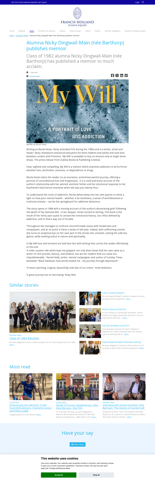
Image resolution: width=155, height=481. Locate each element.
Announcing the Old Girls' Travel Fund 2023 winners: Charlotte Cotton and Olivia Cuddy (30, 408)
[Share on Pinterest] (126, 76)
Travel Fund (14, 402)
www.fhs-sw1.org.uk (38, 2)
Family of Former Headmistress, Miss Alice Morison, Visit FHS (77, 407)
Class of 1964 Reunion (24, 338)
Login (137, 2)
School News (61, 402)
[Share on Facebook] (112, 76)
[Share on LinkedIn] (121, 76)
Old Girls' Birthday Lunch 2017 (115, 325)
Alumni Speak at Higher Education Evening (121, 342)
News (11, 35)
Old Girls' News (22, 35)
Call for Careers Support (113, 292)
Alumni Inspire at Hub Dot (114, 309)
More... (12, 345)
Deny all (96, 475)
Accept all (59, 475)
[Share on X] (117, 76)
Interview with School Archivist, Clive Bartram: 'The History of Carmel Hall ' (124, 406)
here (68, 468)
